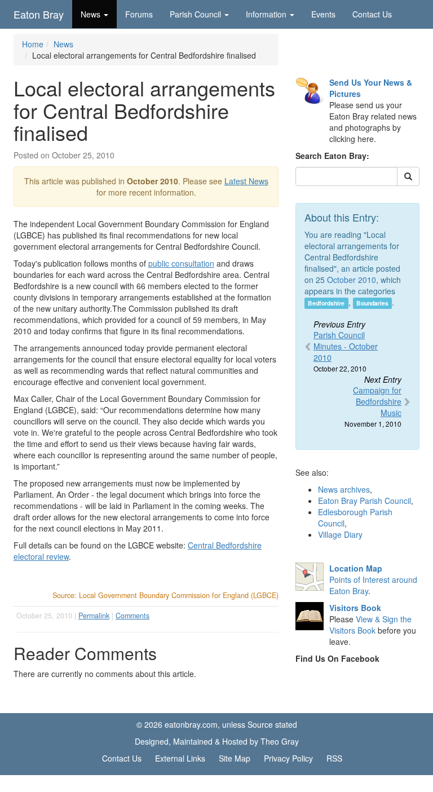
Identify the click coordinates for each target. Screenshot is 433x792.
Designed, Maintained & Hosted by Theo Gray (217, 741)
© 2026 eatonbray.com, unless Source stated (216, 724)
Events (323, 14)
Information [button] (266, 14)
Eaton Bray (39, 14)
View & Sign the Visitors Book (370, 624)
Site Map (234, 758)
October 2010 (351, 279)
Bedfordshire (326, 303)
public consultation (181, 263)
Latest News (246, 181)
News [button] (90, 14)
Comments (132, 615)
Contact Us (372, 14)
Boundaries (372, 303)
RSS (334, 758)
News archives (344, 489)
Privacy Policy (288, 758)
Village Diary (340, 534)
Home (32, 44)
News (63, 44)
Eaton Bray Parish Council (364, 500)
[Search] (408, 176)
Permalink (93, 615)
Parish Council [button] (195, 14)
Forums (139, 14)
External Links (180, 758)
